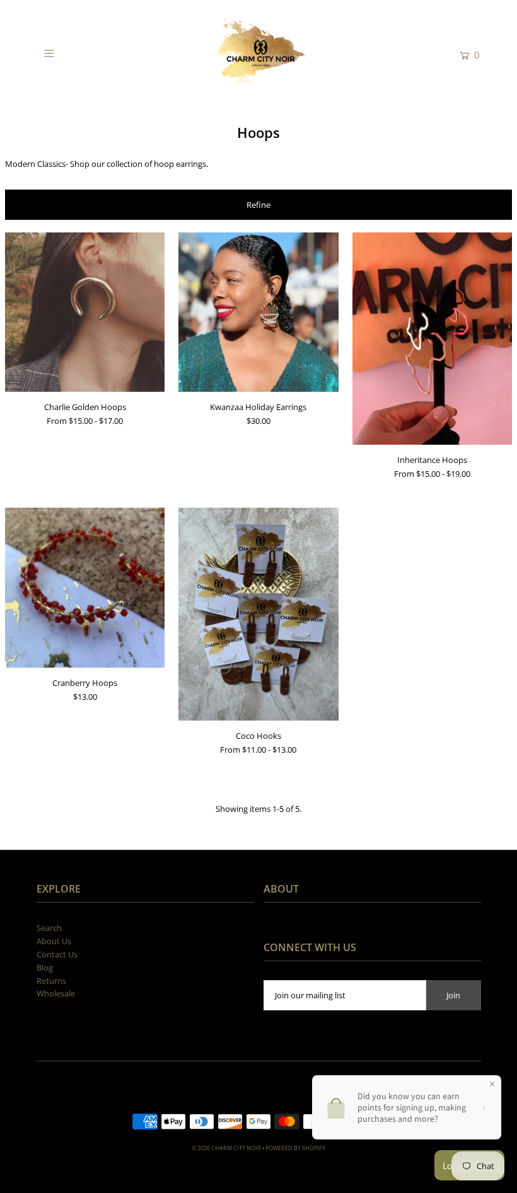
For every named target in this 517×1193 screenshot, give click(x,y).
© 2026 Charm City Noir (226, 1148)
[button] (258, 205)
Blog (45, 967)
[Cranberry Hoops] (85, 587)
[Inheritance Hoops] (432, 338)
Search (49, 927)
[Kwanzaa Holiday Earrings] (258, 312)
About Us (54, 941)
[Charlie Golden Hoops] (85, 312)
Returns (51, 980)
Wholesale (56, 993)
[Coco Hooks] (258, 614)
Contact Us (57, 954)
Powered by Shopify (295, 1148)
